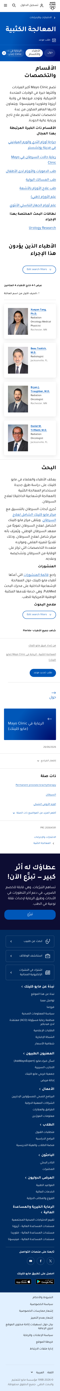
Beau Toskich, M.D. (38, 350)
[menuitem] (50, 53)
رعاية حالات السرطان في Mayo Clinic (33, 160)
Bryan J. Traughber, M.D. (40, 389)
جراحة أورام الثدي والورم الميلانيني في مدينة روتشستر (32, 145)
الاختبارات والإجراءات (41, 17)
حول (50, 52)
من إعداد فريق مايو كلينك (42, 645)
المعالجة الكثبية (31, 30)
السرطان (51, 795)
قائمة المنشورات (36, 575)
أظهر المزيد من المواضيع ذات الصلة (36, 813)
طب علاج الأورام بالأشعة (38, 188)
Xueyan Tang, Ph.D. (38, 312)
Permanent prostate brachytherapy (36, 785)
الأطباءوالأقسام (34, 53)
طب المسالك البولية (41, 180)
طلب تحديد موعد (43, 673)
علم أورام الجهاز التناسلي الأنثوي (33, 206)
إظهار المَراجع (48, 761)
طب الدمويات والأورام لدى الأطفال (31, 171)
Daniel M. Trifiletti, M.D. (39, 428)
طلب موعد (44, 40)
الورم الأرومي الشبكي (45, 804)
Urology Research (42, 228)
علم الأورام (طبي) (43, 197)
